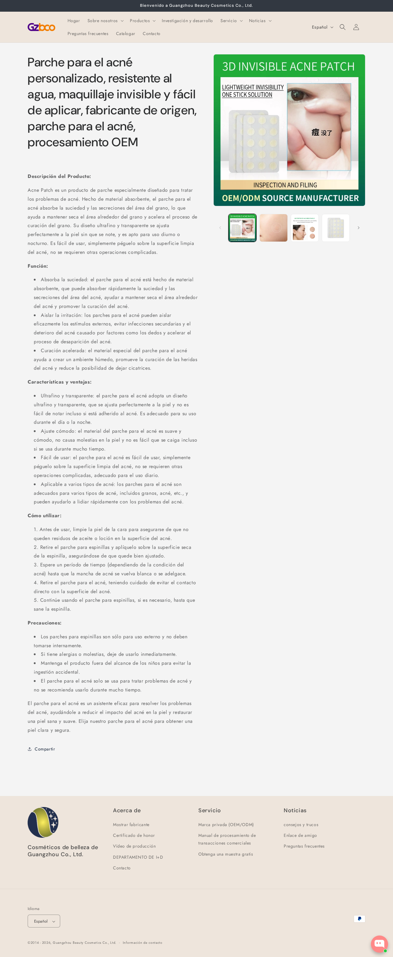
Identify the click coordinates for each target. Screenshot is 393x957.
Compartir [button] (45, 749)
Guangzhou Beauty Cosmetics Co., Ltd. (84, 942)
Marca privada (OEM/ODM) (226, 824)
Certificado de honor (134, 835)
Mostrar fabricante (131, 824)
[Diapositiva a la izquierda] (220, 227)
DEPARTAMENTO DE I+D (138, 857)
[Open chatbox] (379, 944)
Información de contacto (142, 942)
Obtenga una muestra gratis (225, 854)
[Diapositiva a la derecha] (358, 227)
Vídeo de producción (134, 846)
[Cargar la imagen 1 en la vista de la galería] (242, 228)
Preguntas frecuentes (304, 846)
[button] (105, 20)
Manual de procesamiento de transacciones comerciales (227, 839)
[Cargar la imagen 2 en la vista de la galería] (273, 228)
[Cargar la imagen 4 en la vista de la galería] (336, 228)
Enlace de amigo (300, 835)
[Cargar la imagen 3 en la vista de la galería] (305, 228)
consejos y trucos (301, 824)
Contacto (122, 868)
